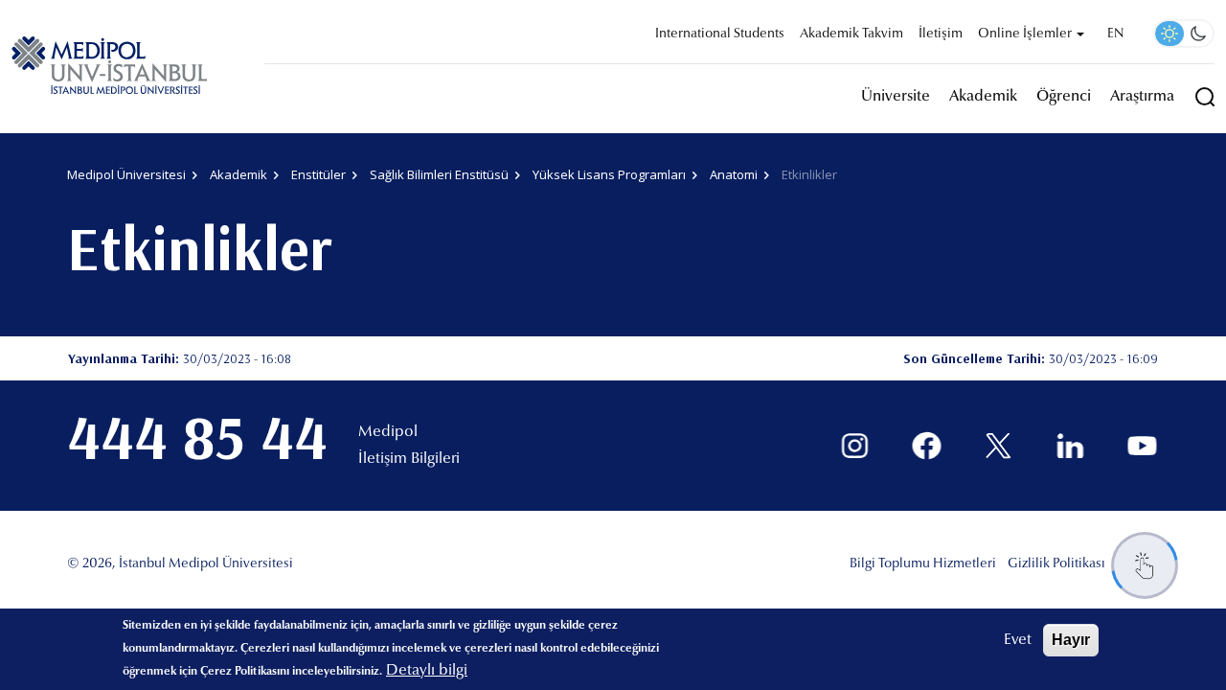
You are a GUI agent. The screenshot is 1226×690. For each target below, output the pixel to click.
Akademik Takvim (851, 34)
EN (1115, 34)
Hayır (1071, 640)
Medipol (388, 432)
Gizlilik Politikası (1056, 564)
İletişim (941, 34)
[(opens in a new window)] (855, 446)
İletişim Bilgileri (409, 459)
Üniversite (895, 96)
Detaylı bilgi (426, 670)
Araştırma (1142, 96)
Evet (1018, 640)
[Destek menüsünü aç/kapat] (1144, 565)
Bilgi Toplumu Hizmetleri (923, 564)
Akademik (983, 96)
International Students (719, 34)
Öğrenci (1063, 96)
